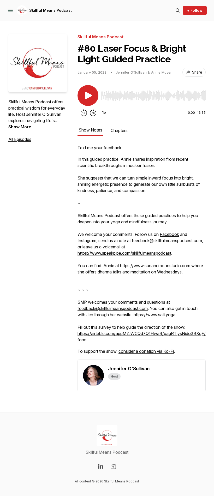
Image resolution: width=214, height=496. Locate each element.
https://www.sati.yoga (154, 314)
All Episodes (19, 139)
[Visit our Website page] (113, 466)
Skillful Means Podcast (50, 10)
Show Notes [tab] (90, 130)
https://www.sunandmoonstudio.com (155, 265)
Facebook (169, 234)
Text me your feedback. (100, 147)
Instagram (87, 240)
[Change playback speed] (104, 112)
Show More (19, 126)
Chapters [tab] (119, 130)
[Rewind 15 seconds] (83, 112)
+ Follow (195, 10)
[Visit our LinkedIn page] (100, 466)
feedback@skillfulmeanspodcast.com (167, 240)
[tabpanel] (142, 252)
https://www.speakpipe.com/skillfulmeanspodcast (124, 253)
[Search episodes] (178, 10)
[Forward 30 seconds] (93, 112)
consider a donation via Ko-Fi (146, 351)
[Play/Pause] (88, 95)
